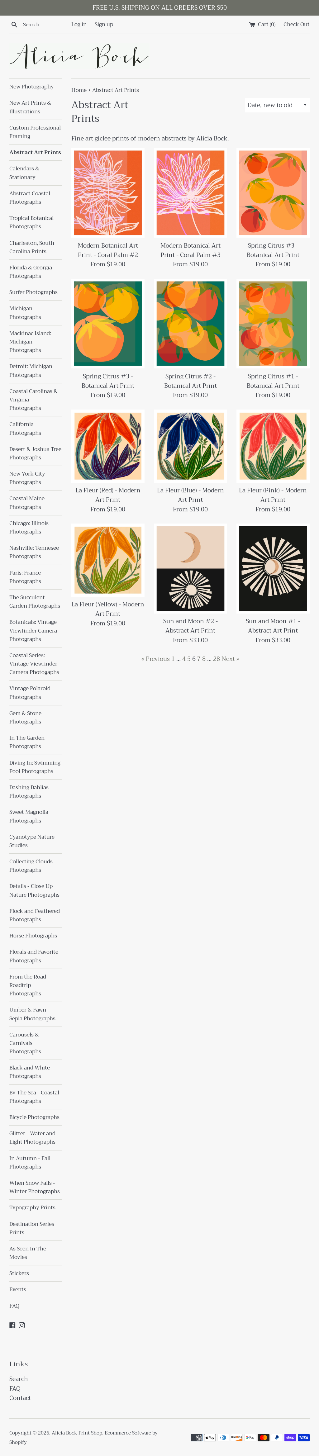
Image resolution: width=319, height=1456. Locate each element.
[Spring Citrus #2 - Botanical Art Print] (190, 324)
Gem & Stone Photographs (25, 717)
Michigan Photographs (25, 312)
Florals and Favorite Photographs (33, 956)
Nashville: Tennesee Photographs (34, 552)
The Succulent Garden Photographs (34, 601)
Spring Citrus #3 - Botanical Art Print (273, 250)
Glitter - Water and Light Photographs (32, 1137)
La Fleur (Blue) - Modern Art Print (190, 495)
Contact (20, 1398)
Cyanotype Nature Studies (32, 841)
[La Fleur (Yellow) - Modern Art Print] (108, 560)
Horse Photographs (33, 935)
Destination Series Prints (31, 1228)
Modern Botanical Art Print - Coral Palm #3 (190, 250)
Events (17, 1289)
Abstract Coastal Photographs (29, 197)
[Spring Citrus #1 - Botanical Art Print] (273, 324)
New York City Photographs (27, 478)
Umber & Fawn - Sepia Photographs (32, 1014)
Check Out (296, 24)
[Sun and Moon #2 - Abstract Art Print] (190, 569)
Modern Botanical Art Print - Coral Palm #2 (108, 250)
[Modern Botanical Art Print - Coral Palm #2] (108, 193)
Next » (230, 659)
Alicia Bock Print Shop (77, 1433)
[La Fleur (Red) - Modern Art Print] (108, 446)
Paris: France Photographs (25, 577)
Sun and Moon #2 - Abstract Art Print (190, 626)
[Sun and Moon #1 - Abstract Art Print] (273, 569)
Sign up (104, 24)
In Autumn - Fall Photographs (29, 1162)
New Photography (31, 86)
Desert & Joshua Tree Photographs (35, 453)
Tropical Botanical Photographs (31, 222)
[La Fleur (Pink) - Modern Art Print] (273, 446)
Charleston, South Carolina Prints (31, 247)
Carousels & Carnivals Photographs (25, 1043)
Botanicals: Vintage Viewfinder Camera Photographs (33, 630)
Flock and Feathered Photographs (34, 915)
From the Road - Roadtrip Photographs (29, 985)
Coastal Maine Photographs (27, 502)
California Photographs (25, 428)
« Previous (155, 659)
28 (216, 659)
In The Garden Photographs (27, 742)
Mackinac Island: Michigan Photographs (30, 342)
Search (18, 1379)
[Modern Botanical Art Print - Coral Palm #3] (190, 193)
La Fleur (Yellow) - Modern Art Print (107, 609)
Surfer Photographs (33, 292)
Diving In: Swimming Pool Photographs (34, 767)
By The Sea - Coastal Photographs (34, 1097)
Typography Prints (32, 1207)
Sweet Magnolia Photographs (28, 816)
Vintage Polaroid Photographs (29, 692)
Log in (79, 24)
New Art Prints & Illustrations (30, 107)
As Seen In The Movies (27, 1253)
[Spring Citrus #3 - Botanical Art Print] (273, 193)
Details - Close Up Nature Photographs (34, 890)
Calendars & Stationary (24, 173)
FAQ (14, 1306)
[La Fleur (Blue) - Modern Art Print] (190, 446)
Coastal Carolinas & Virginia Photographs (33, 400)
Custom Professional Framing (35, 132)
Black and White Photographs (29, 1072)
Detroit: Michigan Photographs (30, 370)
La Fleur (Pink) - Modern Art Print (273, 495)
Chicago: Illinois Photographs (29, 527)
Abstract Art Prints (35, 152)
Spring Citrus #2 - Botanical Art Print (190, 381)
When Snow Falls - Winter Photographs (34, 1187)
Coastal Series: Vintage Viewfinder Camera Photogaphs (34, 664)
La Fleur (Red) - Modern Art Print (107, 495)
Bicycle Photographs (34, 1117)
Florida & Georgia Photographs (30, 272)
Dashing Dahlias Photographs (29, 791)
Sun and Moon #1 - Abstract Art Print (273, 626)
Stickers (19, 1273)
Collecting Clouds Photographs (31, 866)
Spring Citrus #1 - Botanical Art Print (273, 381)
